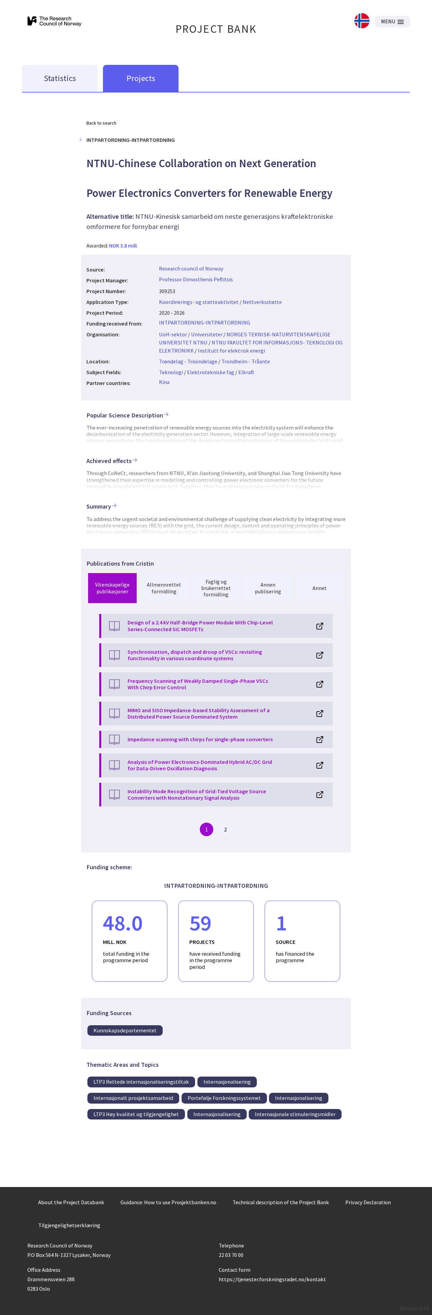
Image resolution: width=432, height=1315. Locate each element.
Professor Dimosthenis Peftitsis (196, 279)
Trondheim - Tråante (245, 361)
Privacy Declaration (368, 1202)
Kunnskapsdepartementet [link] (125, 1030)
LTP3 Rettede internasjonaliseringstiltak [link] (141, 1081)
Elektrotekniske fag (210, 372)
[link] (362, 21)
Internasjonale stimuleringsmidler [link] (295, 1114)
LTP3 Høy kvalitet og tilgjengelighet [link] (136, 1114)
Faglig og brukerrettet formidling (216, 588)
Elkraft (246, 372)
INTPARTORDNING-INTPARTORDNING (204, 322)
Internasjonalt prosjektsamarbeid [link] (133, 1097)
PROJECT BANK (216, 29)
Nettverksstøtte (262, 302)
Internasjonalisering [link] (227, 1081)
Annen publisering (268, 587)
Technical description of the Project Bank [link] (281, 1202)
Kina (164, 382)
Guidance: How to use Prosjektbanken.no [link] (168, 1202)
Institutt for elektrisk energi (231, 350)
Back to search (101, 123)
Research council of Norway (191, 268)
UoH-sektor (173, 334)
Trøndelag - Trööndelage (188, 361)
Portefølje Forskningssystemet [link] (224, 1097)
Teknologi (171, 372)
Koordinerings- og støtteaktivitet (199, 302)
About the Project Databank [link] (71, 1202)
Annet (320, 588)
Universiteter (206, 334)
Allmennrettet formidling (164, 587)
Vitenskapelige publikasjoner (112, 587)
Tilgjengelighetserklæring (69, 1225)
